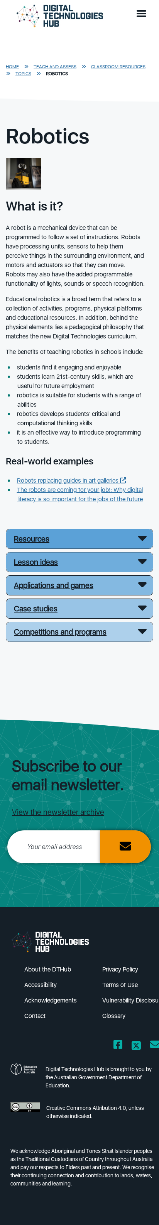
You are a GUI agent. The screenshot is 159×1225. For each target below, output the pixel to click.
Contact (35, 1016)
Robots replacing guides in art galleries (68, 480)
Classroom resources (118, 66)
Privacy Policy (120, 969)
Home (12, 66)
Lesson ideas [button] (36, 562)
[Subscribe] (125, 846)
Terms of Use (120, 985)
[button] (143, 14)
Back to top (140, 1208)
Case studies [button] (36, 608)
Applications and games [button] (53, 585)
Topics (23, 73)
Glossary (113, 1016)
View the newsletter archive (58, 812)
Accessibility (40, 985)
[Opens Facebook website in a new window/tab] (117, 1046)
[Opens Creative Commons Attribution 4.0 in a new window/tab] (25, 1114)
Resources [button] (31, 538)
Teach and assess (55, 66)
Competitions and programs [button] (60, 632)
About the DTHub (47, 969)
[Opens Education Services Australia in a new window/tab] (24, 1079)
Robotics (57, 73)
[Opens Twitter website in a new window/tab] (136, 1046)
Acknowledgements (50, 1000)
